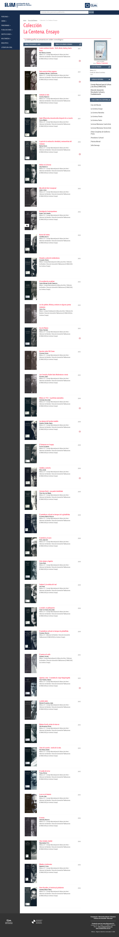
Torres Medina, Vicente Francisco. (48, 283)
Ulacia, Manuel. (43, 120)
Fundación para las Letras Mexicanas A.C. (103, 923)
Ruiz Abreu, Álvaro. (44, 750)
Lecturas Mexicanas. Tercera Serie (101, 128)
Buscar (91, 12)
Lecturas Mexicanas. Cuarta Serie (101, 124)
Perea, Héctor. (43, 773)
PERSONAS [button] (4, 17)
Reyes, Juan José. (43, 540)
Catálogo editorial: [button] (97, 79)
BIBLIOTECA (4, 43)
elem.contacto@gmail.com (105, 926)
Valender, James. (43, 376)
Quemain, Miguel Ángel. (45, 889)
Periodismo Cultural (97, 138)
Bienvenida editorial (104, 916)
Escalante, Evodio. (44, 260)
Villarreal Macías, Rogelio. (46, 516)
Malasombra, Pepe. (44, 843)
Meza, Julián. (42, 470)
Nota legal (109, 918)
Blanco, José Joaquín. (45, 213)
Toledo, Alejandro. (44, 446)
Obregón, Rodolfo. (44, 819)
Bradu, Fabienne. (43, 330)
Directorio (113, 916)
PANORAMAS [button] (5, 25)
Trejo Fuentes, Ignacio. (45, 680)
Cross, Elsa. (42, 309)
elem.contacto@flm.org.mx (103, 928)
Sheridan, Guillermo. (45, 400)
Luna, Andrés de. (43, 167)
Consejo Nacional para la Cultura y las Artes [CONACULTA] (101, 86)
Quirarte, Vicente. (44, 656)
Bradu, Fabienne (102, 63)
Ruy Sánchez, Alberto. (45, 53)
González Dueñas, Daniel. (46, 423)
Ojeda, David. (42, 563)
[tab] (100, 79)
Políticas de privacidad (100, 918)
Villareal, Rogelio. (44, 633)
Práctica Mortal (95, 142)
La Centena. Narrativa (97, 113)
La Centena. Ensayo (97, 109)
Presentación (94, 916)
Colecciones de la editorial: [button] (100, 100)
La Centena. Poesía (96, 116)
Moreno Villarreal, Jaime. (46, 703)
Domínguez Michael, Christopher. (48, 73)
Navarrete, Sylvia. (44, 866)
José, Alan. (42, 586)
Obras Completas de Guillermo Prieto (100, 133)
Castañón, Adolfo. (44, 237)
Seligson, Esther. (44, 353)
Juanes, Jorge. (43, 190)
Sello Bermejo (95, 145)
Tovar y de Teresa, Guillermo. (47, 610)
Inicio (24, 20)
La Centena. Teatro (96, 120)
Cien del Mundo (96, 105)
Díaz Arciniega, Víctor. (45, 726)
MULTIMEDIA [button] (5, 39)
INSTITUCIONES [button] (6, 34)
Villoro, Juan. (43, 796)
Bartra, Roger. (43, 146)
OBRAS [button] (3, 21)
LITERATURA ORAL (6, 47)
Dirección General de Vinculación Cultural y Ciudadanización (98, 92)
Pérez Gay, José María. (45, 493)
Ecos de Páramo (32, 20)
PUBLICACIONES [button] (6, 30)
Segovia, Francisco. (44, 97)
